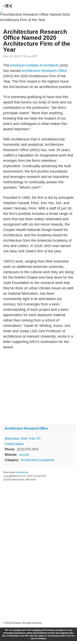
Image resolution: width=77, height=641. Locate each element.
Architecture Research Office (44, 71)
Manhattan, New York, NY (23, 438)
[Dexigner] (7, 6)
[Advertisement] (38, 387)
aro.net (24, 454)
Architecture (22, 472)
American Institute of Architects (34, 65)
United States (14, 444)
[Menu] (71, 6)
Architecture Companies (37, 460)
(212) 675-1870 (27, 449)
